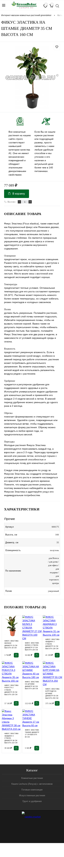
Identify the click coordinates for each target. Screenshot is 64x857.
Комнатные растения (32, 778)
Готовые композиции (32, 789)
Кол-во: (12, 201)
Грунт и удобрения (32, 801)
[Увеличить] (32, 77)
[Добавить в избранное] (57, 47)
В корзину (18, 193)
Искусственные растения (32, 795)
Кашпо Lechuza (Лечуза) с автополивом (32, 784)
